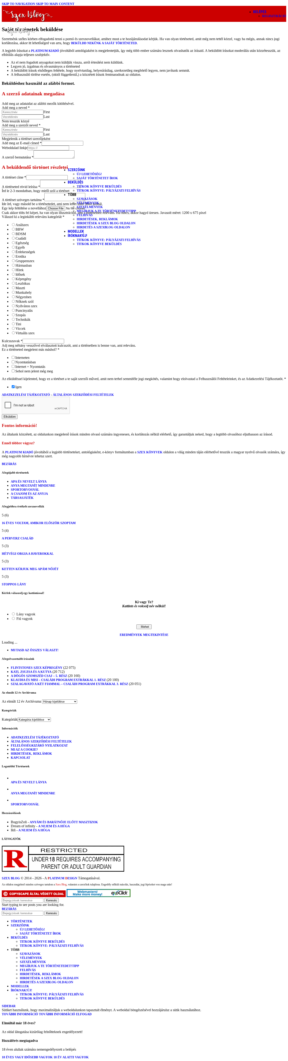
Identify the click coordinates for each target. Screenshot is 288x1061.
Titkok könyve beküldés (99, 186)
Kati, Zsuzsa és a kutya (31, 672)
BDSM (21, 234)
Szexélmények (90, 207)
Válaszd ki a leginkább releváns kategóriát (33, 217)
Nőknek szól (25, 301)
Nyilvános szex (26, 306)
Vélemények (88, 203)
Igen (18, 387)
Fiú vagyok (24, 619)
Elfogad (84, 1014)
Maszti (20, 288)
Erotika (21, 256)
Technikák (23, 319)
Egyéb (20, 247)
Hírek (20, 270)
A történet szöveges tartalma (23, 200)
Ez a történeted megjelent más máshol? (30, 349)
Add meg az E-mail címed (22, 143)
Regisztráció (274, 16)
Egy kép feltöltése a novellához (24, 208)
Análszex (22, 225)
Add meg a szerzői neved (21, 125)
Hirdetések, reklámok (97, 219)
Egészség (22, 243)
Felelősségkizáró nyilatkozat (39, 745)
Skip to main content (55, 4)
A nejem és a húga (54, 826)
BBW (20, 229)
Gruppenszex (25, 261)
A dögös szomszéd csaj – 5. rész (39, 676)
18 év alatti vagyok (71, 1057)
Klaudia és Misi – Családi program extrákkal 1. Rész (58, 680)
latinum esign (62, 878)
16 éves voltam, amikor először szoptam (39, 523)
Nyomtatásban (25, 362)
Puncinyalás (24, 310)
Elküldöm (10, 416)
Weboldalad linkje (14, 148)
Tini (18, 324)
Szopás (21, 315)
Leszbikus (23, 283)
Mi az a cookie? (24, 749)
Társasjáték (22, 498)
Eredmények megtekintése (144, 635)
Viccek (20, 328)
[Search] (239, 13)
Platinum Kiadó (45, 51)
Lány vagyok (25, 614)
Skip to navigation (19, 4)
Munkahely (24, 292)
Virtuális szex (25, 333)
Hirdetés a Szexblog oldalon (103, 227)
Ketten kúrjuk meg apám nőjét (30, 569)
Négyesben (24, 297)
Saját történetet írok (97, 178)
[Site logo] (28, 23)
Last (46, 117)
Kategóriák (10, 719)
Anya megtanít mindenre (33, 485)
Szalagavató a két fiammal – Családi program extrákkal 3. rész (69, 684)
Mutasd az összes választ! (34, 650)
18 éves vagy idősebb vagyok (28, 1057)
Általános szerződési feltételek (83, 394)
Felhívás (85, 215)
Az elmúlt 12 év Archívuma (21, 701)
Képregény (23, 279)
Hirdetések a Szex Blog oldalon (106, 223)
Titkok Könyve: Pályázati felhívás (109, 190)
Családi (21, 238)
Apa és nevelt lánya (29, 481)
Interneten (22, 358)
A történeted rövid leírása (21, 187)
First (46, 112)
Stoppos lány (14, 584)
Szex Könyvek (149, 452)
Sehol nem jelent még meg (34, 371)
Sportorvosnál (25, 489)
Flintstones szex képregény (36, 667)
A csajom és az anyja (29, 493)
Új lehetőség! (89, 174)
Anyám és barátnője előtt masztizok (64, 822)
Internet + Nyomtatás (30, 367)
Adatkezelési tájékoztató (26, 394)
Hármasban (24, 265)
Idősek (20, 274)
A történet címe (14, 177)
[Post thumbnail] (16, 778)
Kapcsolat (20, 757)
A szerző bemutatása (18, 157)
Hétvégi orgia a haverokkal (28, 553)
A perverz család (17, 538)
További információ (38, 1014)
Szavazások (87, 199)
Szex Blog (11, 878)
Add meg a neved (16, 108)
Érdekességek (25, 252)
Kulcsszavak (12, 341)
